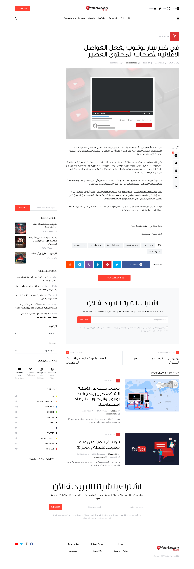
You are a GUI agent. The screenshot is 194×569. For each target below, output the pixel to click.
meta (52, 422)
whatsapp (49, 443)
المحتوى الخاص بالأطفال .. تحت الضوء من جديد (38, 315)
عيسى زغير (52, 304)
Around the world (45, 401)
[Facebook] (31, 544)
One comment (99, 457)
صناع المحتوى (154, 251)
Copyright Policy (121, 551)
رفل (55, 277)
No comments (131, 62)
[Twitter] (160, 8)
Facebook (52, 295)
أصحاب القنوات (132, 245)
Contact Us (97, 551)
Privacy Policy (97, 544)
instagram (49, 417)
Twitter (50, 433)
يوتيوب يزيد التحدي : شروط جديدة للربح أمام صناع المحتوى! (43, 241)
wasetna (53, 313)
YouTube (50, 449)
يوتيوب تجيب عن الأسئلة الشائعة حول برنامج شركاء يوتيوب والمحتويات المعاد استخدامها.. (96, 396)
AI (53, 396)
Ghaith (113, 410)
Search (22, 207)
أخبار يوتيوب (148, 245)
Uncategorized (47, 438)
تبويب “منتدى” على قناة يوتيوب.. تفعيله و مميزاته (98, 445)
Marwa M (112, 454)
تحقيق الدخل (96, 245)
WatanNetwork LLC (172, 556)
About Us (73, 551)
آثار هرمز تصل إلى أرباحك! (44, 253)
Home (120, 544)
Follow (23, 8)
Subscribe (84, 319)
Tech (52, 428)
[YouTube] (16, 544)
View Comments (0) (116, 278)
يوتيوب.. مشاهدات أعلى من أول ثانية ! (44, 225)
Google (50, 412)
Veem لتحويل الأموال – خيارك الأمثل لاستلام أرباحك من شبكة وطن (36, 306)
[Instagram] (26, 544)
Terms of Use (73, 544)
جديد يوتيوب (79, 245)
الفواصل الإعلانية (113, 245)
